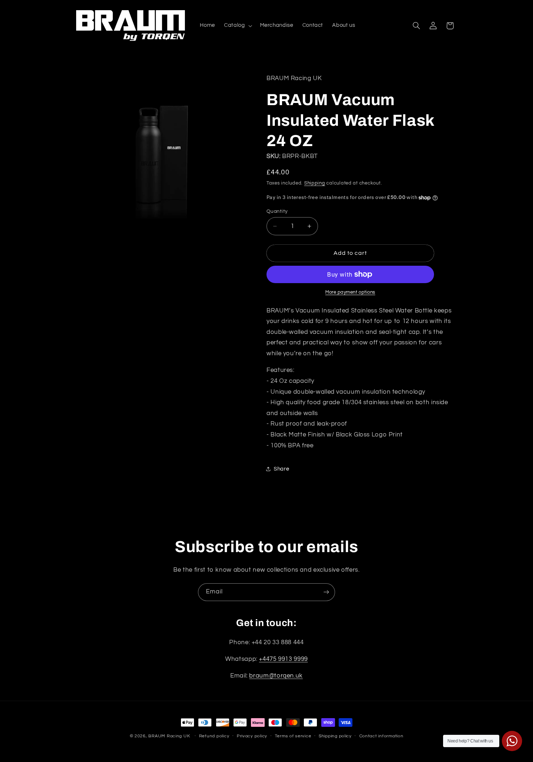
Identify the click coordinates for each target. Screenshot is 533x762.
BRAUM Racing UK (169, 736)
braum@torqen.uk (275, 676)
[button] (237, 26)
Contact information (381, 736)
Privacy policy (252, 736)
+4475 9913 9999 (283, 659)
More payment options (350, 292)
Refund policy (214, 736)
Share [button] (281, 469)
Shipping (314, 183)
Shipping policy (335, 736)
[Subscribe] (326, 592)
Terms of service (293, 736)
